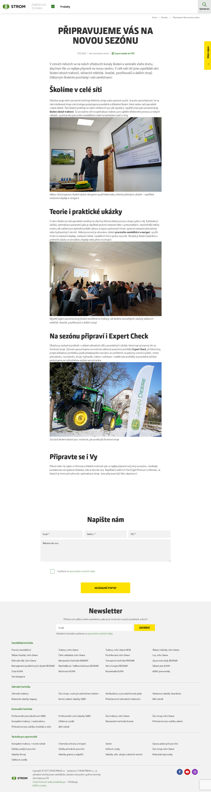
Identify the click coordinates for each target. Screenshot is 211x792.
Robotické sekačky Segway (24, 699)
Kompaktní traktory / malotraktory (28, 721)
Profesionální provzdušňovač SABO (29, 715)
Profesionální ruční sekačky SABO (75, 715)
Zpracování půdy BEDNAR (165, 660)
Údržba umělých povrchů (24, 748)
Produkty (65, 6)
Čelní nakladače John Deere (72, 655)
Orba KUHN (17, 671)
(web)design (60, 781)
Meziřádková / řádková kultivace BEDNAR (79, 665)
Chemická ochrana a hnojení (72, 743)
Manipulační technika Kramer (120, 721)
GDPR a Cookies (39, 785)
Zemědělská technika (22, 642)
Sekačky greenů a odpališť (71, 754)
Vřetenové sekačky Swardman (166, 693)
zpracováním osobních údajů (82, 571)
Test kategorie (18, 676)
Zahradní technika (21, 686)
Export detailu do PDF (125, 53)
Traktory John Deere (68, 649)
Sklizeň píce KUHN (161, 665)
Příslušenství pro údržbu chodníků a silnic (31, 726)
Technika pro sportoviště (24, 736)
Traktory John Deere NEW (118, 649)
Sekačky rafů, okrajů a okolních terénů (124, 754)
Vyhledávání (204, 9)
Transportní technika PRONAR (120, 660)
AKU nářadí (157, 699)
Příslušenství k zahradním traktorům (123, 699)
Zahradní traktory (20, 693)
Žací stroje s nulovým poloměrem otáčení (78, 693)
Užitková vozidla (66, 721)
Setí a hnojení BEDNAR (117, 665)
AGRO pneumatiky (161, 671)
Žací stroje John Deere (163, 715)
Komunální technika (22, 709)
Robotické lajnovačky (162, 754)
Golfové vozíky (113, 748)
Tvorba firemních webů (42, 781)
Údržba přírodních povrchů (71, 748)
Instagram (195, 772)
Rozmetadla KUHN (114, 671)
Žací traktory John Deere (118, 715)
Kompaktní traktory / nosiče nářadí (28, 743)
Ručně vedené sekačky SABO (72, 699)
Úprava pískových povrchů (165, 743)
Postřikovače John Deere (118, 655)
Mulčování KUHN (67, 671)
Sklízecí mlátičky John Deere (165, 649)
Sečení (109, 743)
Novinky (164, 17)
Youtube (187, 772)
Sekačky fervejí (19, 754)
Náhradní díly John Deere (24, 660)
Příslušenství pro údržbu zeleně (167, 721)
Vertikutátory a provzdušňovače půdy (124, 693)
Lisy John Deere (160, 655)
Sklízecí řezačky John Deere (25, 655)
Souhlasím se (76, 571)
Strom (154, 17)
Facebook (180, 772)
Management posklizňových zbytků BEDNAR (33, 665)
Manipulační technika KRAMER (73, 660)
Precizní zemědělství (21, 649)
